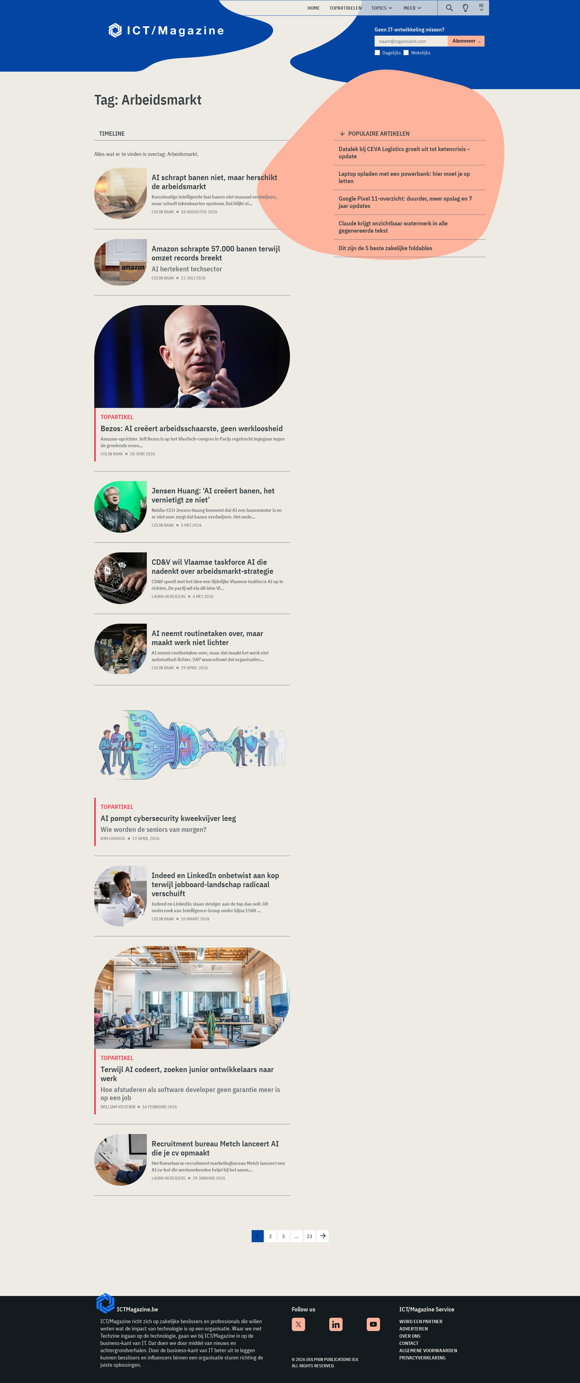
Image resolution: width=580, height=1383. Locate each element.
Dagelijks (391, 53)
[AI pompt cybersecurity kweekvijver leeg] (192, 746)
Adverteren (413, 1329)
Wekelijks (420, 53)
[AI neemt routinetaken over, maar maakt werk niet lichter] (120, 649)
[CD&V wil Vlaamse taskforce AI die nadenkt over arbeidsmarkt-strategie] (120, 578)
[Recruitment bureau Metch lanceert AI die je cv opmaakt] (120, 1160)
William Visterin (118, 1107)
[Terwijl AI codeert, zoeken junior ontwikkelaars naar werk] (192, 997)
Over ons (409, 1336)
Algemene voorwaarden (428, 1350)
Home (314, 8)
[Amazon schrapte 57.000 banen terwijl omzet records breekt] (120, 262)
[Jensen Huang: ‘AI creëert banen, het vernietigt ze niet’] (120, 507)
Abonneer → (467, 41)
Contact (408, 1343)
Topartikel (117, 417)
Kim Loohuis (113, 838)
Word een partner (421, 1321)
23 (309, 1236)
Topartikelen (346, 8)
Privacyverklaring (422, 1358)
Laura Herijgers (169, 596)
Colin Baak (163, 212)
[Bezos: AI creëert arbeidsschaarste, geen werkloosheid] (192, 356)
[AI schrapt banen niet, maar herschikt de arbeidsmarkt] (120, 193)
